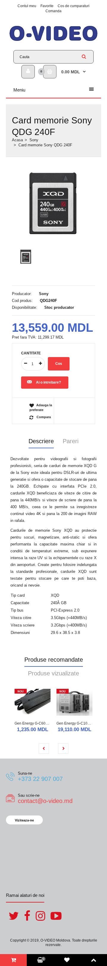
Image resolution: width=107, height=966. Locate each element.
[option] (53, 203)
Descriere (41, 441)
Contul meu (27, 6)
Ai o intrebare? (48, 382)
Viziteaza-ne (24, 820)
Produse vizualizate (53, 673)
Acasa (17, 140)
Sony (33, 140)
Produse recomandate (53, 659)
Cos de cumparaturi (73, 6)
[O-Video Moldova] (53, 40)
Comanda (53, 11)
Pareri (70, 441)
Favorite (47, 6)
